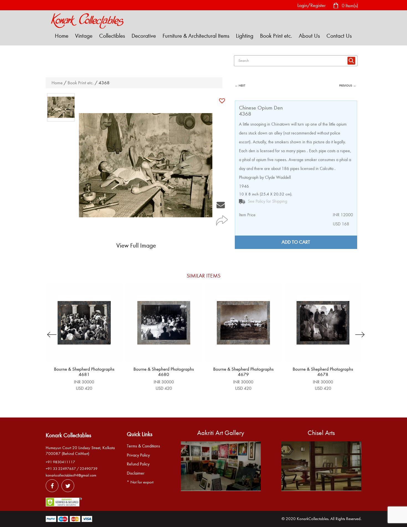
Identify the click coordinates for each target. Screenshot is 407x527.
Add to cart (296, 242)
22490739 (88, 468)
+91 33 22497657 (61, 468)
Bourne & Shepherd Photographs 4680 (163, 371)
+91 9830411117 (60, 462)
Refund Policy (138, 464)
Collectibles (112, 35)
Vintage (83, 35)
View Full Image (136, 245)
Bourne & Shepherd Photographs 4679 (243, 371)
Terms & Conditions (143, 446)
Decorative (144, 35)
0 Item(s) (349, 5)
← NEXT (240, 85)
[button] (223, 100)
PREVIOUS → (347, 85)
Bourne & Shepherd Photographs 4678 (323, 371)
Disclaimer (136, 473)
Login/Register (311, 5)
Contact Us (339, 35)
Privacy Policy (138, 455)
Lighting (244, 35)
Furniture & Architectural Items (196, 35)
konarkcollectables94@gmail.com (71, 475)
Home (61, 35)
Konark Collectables (68, 435)
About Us (309, 35)
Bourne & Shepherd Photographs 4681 (84, 371)
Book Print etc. (276, 35)
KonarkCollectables (312, 518)
